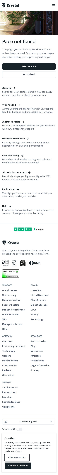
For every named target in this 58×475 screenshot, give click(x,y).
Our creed (7, 341)
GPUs (33, 309)
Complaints (8, 407)
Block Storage (38, 300)
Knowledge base (11, 402)
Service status (10, 387)
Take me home (29, 66)
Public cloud (8, 189)
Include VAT (8, 429)
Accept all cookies (18, 465)
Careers (6, 356)
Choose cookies (17, 457)
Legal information (40, 365)
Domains (6, 88)
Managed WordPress (13, 138)
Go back (31, 74)
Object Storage (39, 305)
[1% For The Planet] (34, 263)
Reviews (6, 370)
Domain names (9, 290)
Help (4, 206)
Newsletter (37, 351)
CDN (4, 329)
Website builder (10, 314)
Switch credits (39, 341)
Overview (36, 290)
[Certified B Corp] (14, 263)
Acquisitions (37, 360)
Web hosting (9, 105)
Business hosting (11, 122)
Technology (37, 319)
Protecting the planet (13, 346)
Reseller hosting (11, 155)
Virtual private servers (14, 172)
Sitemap (35, 370)
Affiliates (36, 356)
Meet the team (10, 360)
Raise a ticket (9, 392)
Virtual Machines (39, 295)
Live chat (7, 397)
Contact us (8, 375)
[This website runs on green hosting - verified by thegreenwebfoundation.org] (10, 273)
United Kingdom (28, 421)
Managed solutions (12, 324)
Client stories (9, 365)
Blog (33, 346)
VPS (4, 319)
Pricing (34, 314)
